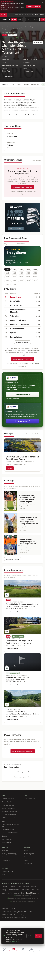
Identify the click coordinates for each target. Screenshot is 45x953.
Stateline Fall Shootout (15, 712)
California (5, 886)
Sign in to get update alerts (22, 777)
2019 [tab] (28, 269)
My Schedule (6, 842)
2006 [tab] (7, 281)
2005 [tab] (14, 281)
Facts (13, 84)
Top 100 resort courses (10, 833)
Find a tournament (8, 799)
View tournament (12, 612)
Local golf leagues (8, 805)
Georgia (4, 890)
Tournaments (11, 27)
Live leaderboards (30, 799)
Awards (4, 857)
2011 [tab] (7, 277)
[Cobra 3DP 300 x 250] (22, 217)
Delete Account (7, 915)
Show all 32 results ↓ (22, 342)
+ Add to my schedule (22, 772)
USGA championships (9, 818)
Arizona (33, 886)
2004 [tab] (21, 281)
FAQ (3, 874)
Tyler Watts (15, 316)
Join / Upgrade (29, 854)
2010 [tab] (14, 277)
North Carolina (14, 890)
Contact (26, 84)
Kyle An (13, 333)
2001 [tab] (35, 281)
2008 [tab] (28, 277)
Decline (30, 936)
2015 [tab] (14, 273)
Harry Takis (11, 263)
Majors (4, 821)
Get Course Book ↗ (22, 394)
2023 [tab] (21, 269)
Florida (12, 886)
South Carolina (25, 890)
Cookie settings (19, 915)
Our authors (28, 863)
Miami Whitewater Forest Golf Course (18, 714)
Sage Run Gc (10, 679)
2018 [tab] (35, 269)
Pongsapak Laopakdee (19, 324)
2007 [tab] (35, 277)
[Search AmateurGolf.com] (29, 19)
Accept (38, 936)
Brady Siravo (16, 253)
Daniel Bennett (16, 305)
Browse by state (7, 802)
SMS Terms (28, 912)
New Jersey (36, 890)
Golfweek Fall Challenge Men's (19, 641)
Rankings (5, 850)
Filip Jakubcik (16, 337)
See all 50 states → (32, 893)
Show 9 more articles (12, 559)
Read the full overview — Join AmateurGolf (22, 115)
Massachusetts (7, 893)
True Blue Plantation (12, 643)
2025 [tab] (7, 269)
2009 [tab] (21, 277)
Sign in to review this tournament (22, 751)
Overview (5, 84)
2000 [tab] (7, 284)
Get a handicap (7, 839)
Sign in (36, 19)
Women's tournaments (9, 811)
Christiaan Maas (17, 329)
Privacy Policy (17, 912)
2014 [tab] (21, 273)
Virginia (16, 893)
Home (4, 27)
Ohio (22, 893)
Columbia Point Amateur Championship (22, 604)
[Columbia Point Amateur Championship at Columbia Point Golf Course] (22, 588)
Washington (20, 27)
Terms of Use (6, 912)
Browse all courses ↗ (13, 399)
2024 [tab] (14, 269)
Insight (19, 84)
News (26, 802)
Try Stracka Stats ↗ (22, 421)
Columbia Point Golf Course (15, 606)
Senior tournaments (8, 808)
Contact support (7, 871)
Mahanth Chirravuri (18, 320)
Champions (35, 84)
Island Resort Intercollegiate (17, 677)
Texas (19, 886)
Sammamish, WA (29, 65)
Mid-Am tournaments (9, 815)
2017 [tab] (7, 273)
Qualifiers (5, 836)
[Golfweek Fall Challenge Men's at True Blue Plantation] (22, 625)
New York (26, 886)
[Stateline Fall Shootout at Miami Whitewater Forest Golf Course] (22, 698)
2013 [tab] (28, 273)
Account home (29, 857)
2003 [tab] (28, 281)
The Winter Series (8, 830)
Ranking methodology (9, 854)
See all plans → (22, 194)
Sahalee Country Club (10, 65)
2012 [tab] (35, 273)
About (26, 860)
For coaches (6, 860)
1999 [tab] (14, 284)
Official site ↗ (9, 76)
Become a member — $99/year (22, 187)
